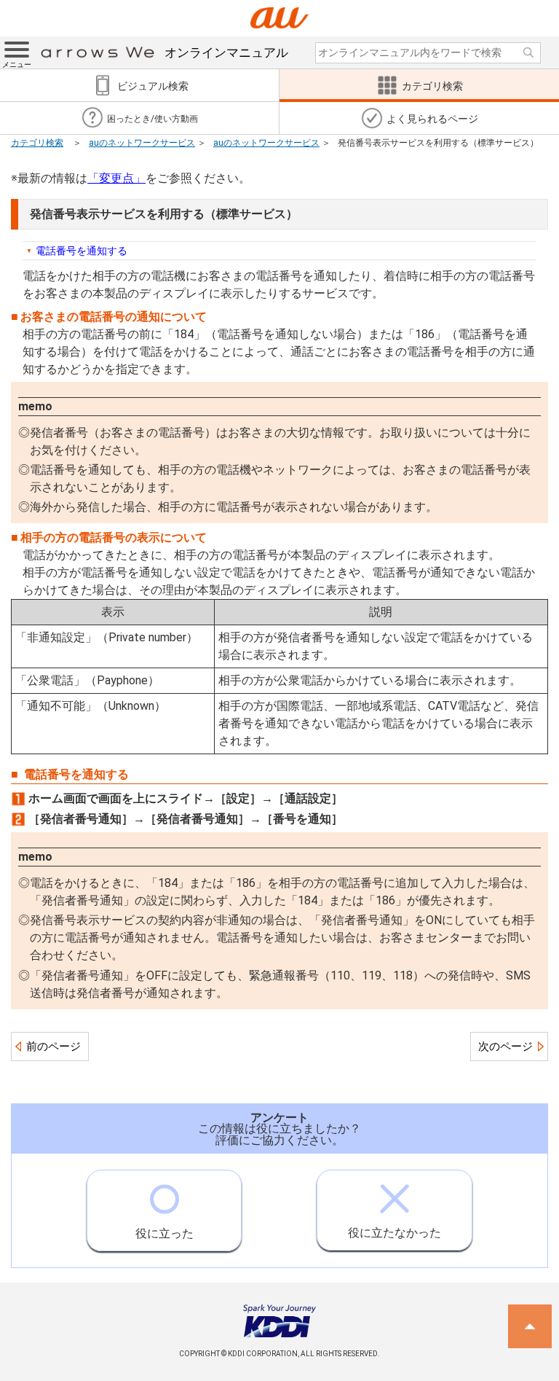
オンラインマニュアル (226, 52)
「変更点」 (116, 178)
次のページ (505, 1046)
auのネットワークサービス (142, 143)
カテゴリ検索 (37, 143)
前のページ (53, 1046)
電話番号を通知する (81, 251)
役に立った (164, 1233)
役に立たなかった (394, 1233)
